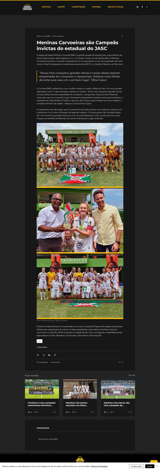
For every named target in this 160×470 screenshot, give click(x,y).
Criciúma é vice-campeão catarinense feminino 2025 (42, 404)
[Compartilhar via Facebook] (38, 355)
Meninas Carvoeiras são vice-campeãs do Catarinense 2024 (117, 404)
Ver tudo (132, 375)
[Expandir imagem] (80, 155)
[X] (147, 7)
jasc (39, 341)
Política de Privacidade (99, 466)
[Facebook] (142, 7)
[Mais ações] (122, 36)
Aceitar (149, 466)
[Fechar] (157, 466)
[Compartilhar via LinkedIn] (49, 355)
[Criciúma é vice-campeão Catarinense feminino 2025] (42, 389)
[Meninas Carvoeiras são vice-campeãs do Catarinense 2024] (118, 389)
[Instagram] (137, 7)
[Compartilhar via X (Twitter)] (43, 355)
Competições (42, 347)
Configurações (136, 466)
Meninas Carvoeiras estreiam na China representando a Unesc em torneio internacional (79, 404)
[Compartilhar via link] (55, 355)
